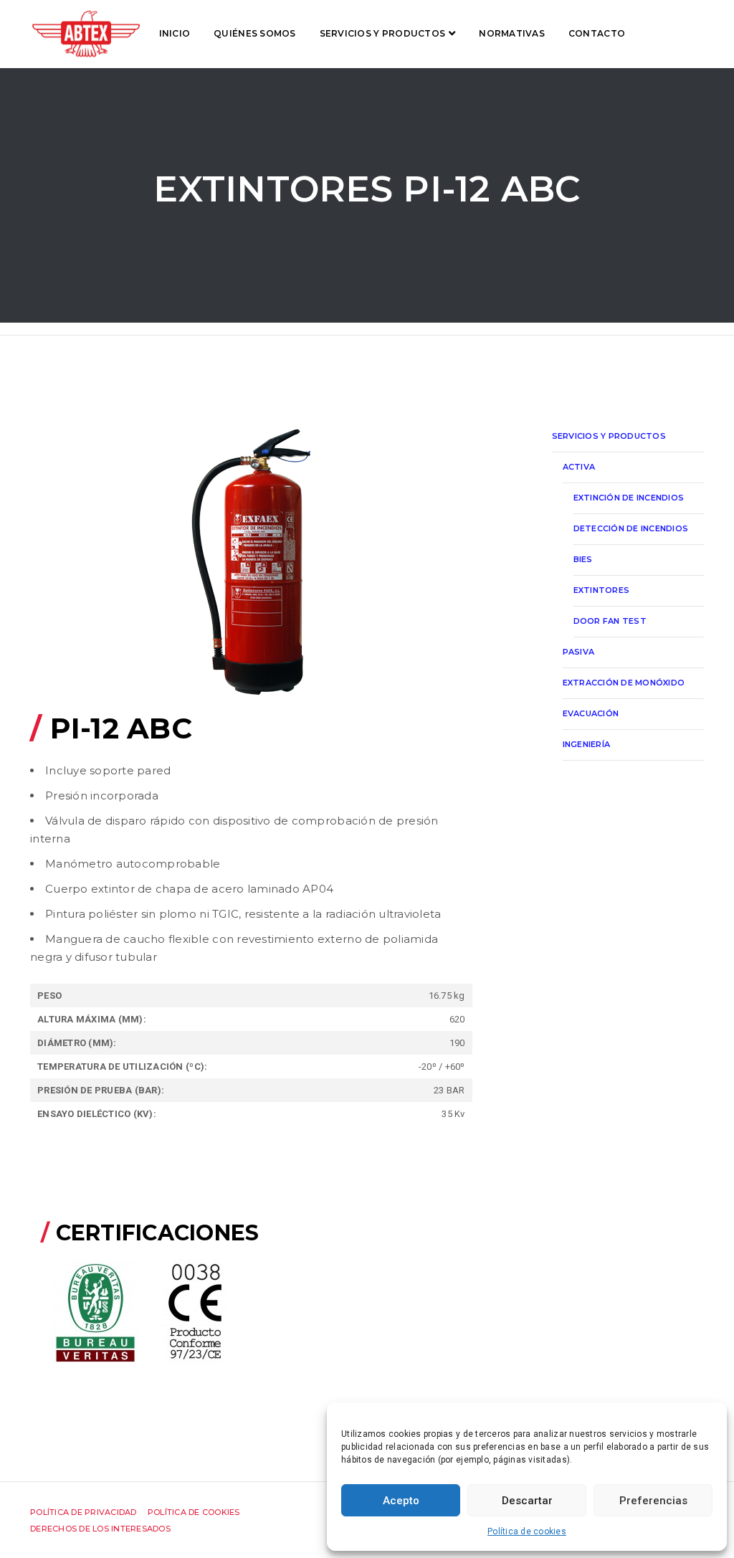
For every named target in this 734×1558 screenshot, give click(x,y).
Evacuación (591, 713)
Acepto (401, 1500)
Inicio (175, 33)
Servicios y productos (382, 33)
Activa (579, 467)
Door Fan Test (610, 621)
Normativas (512, 33)
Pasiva (579, 652)
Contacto (596, 33)
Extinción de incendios (629, 498)
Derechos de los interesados (100, 1529)
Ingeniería (587, 744)
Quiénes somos (254, 33)
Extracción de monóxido (624, 683)
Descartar (527, 1500)
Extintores (601, 590)
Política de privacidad (83, 1512)
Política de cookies (526, 1531)
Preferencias (653, 1500)
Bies (583, 559)
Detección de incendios (631, 528)
